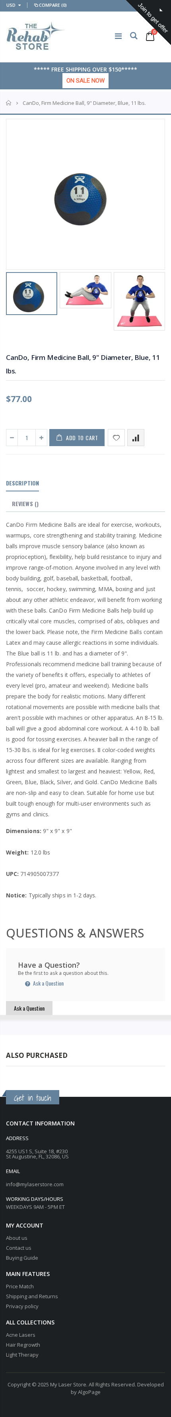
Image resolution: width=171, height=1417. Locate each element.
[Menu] (118, 36)
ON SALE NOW (85, 80)
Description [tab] (22, 483)
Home (9, 103)
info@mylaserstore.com (35, 1184)
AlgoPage (89, 1392)
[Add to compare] (135, 437)
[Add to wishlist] (116, 437)
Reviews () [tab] (25, 503)
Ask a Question (48, 983)
